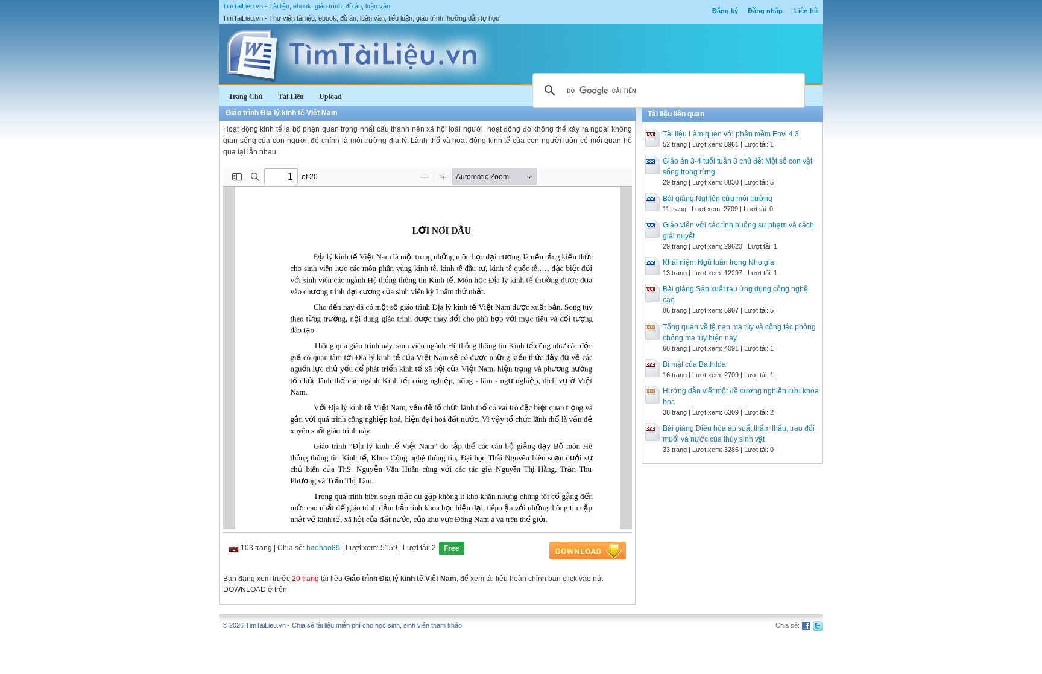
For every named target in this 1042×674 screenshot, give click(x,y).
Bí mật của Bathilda (694, 364)
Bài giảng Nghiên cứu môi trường (717, 198)
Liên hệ (806, 10)
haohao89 (323, 548)
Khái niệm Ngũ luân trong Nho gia (718, 262)
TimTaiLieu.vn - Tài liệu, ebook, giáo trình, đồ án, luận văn (306, 6)
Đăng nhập (765, 10)
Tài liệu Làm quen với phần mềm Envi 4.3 (731, 134)
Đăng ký (725, 10)
